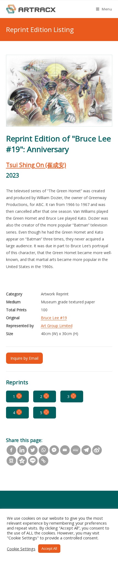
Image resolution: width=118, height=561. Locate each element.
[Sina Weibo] (97, 450)
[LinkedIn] (22, 450)
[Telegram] (86, 450)
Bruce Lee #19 (54, 317)
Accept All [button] (49, 548)
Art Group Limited (56, 325)
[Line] (33, 461)
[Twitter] (33, 450)
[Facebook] (11, 450)
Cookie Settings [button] (21, 548)
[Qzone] (22, 461)
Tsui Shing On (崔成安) (36, 165)
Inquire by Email (24, 358)
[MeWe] (75, 450)
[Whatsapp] (43, 450)
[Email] (65, 450)
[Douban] (11, 461)
